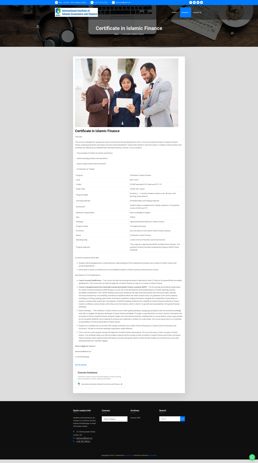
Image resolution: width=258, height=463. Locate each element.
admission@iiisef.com (123, 2)
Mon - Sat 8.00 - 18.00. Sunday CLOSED (72, 2)
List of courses (81, 364)
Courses (185, 12)
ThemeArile (153, 455)
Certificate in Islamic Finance (133, 34)
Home (174, 12)
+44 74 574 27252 (100, 2)
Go (183, 419)
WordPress (128, 455)
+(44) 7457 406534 (83, 441)
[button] (252, 457)
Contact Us (197, 12)
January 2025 (135, 418)
